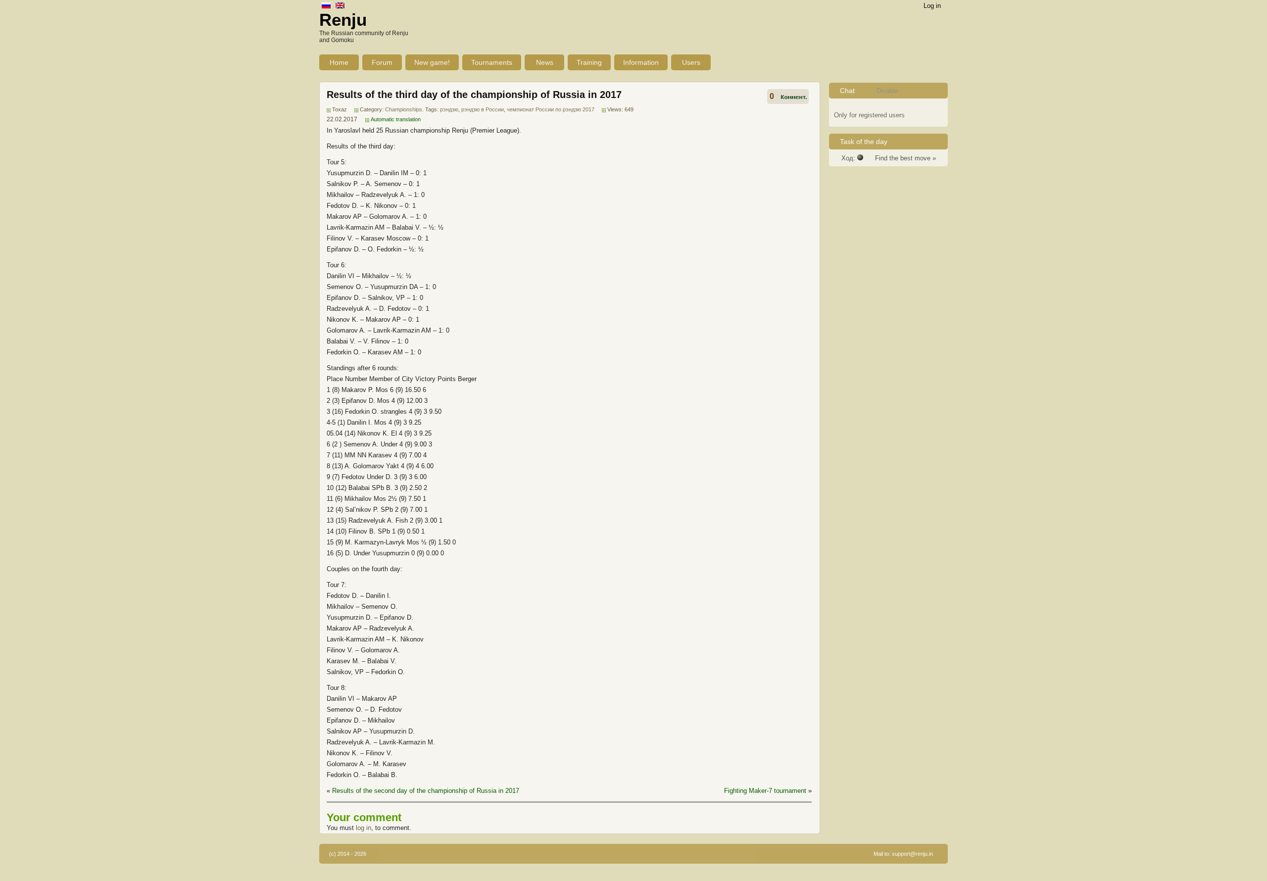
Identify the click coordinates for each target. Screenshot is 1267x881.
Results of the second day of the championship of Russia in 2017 (425, 790)
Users (691, 62)
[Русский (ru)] (326, 6)
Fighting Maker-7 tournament (765, 790)
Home (339, 62)
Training (589, 62)
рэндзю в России (482, 109)
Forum (382, 62)
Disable (887, 91)
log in (363, 828)
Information (641, 62)
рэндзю (449, 109)
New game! (432, 62)
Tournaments (491, 62)
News (544, 62)
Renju (343, 19)
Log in (932, 5)
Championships (403, 109)
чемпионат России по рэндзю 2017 (550, 109)
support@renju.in (912, 854)
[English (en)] (340, 6)
